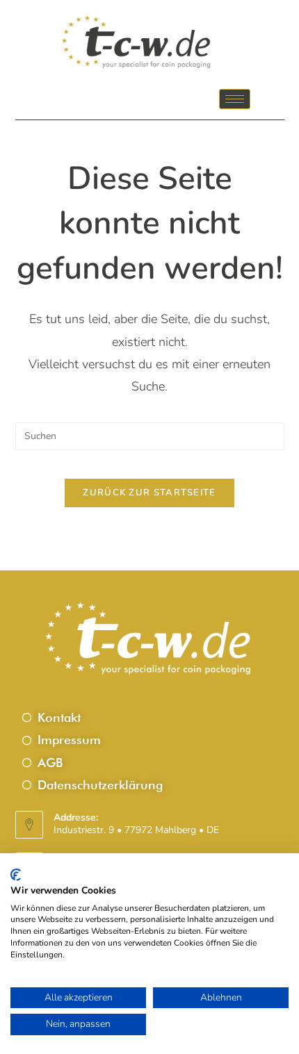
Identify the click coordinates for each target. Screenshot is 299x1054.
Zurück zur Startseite (149, 492)
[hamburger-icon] (234, 99)
